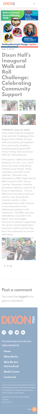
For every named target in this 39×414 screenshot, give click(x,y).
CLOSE (35, 13)
